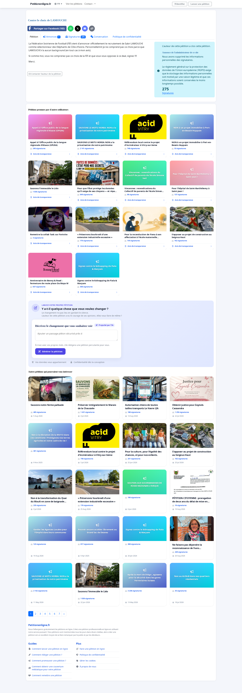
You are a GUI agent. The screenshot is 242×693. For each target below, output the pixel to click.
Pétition (34, 36)
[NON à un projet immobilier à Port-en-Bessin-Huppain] (192, 135)
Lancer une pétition (200, 4)
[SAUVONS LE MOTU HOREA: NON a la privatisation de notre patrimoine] (97, 135)
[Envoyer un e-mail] (85, 28)
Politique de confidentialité (127, 36)
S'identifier (179, 4)
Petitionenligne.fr (40, 3)
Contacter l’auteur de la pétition (46, 74)
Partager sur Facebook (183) (49, 28)
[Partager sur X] (78, 28)
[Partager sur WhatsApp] (71, 28)
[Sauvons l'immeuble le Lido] (50, 181)
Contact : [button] (89, 4)
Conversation (100, 36)
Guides (32, 643)
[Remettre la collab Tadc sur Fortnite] (50, 227)
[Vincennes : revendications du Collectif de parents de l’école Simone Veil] (145, 182)
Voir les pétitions (74, 4)
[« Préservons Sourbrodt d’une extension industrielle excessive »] (97, 228)
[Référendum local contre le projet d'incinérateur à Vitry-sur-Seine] (145, 135)
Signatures (76, 36)
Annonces (52, 36)
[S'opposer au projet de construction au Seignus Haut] (192, 228)
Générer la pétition (52, 351)
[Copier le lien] (92, 28)
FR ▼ (59, 4)
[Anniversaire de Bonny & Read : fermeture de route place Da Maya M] (50, 274)
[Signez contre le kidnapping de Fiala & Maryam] (97, 274)
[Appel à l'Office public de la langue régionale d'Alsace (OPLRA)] (50, 135)
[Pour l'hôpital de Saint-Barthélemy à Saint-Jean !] (192, 182)
